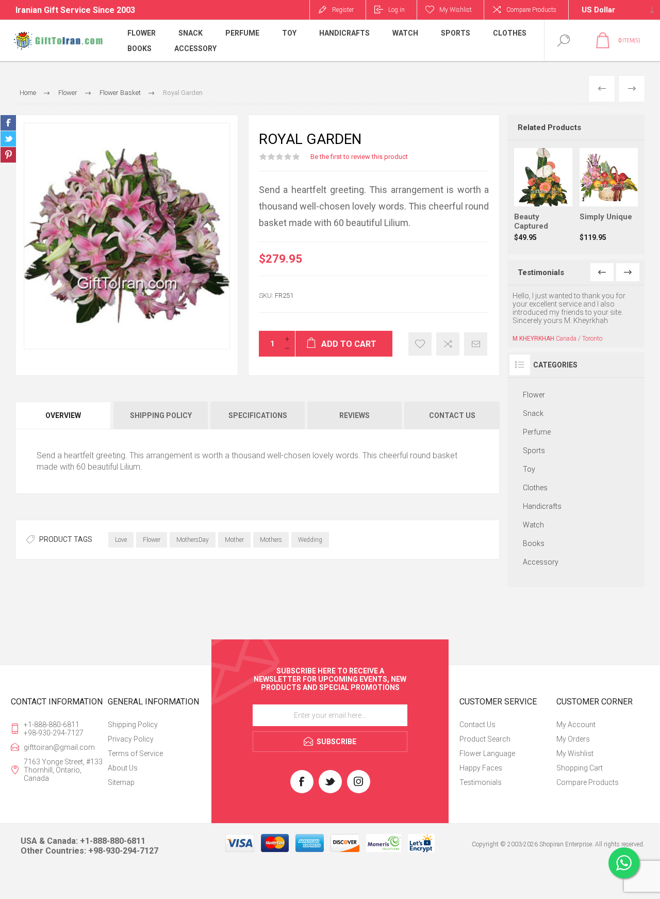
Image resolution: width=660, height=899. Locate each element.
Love (121, 539)
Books (533, 543)
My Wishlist (574, 753)
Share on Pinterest (8, 155)
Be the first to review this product (359, 156)
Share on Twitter (8, 139)
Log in (396, 9)
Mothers (271, 539)
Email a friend (475, 344)
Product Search (484, 739)
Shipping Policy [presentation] (161, 415)
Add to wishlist (420, 344)
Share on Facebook (8, 123)
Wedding (310, 539)
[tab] (63, 415)
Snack (533, 413)
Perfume (537, 432)
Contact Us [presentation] (452, 415)
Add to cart (553, 180)
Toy (529, 469)
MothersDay (192, 539)
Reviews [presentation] (354, 415)
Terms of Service (135, 753)
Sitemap (121, 782)
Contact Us (477, 724)
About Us (123, 768)
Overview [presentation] (63, 415)
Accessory (540, 562)
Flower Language (487, 753)
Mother (234, 539)
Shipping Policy (133, 724)
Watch (533, 525)
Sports (534, 450)
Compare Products (531, 9)
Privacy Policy (131, 739)
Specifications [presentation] (257, 415)
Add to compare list (447, 344)
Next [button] (627, 272)
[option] (576, 317)
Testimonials (480, 782)
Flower (151, 539)
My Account (576, 724)
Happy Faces (480, 768)
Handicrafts (542, 506)
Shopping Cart (579, 768)
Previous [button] (602, 272)
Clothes (535, 488)
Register (343, 9)
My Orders (573, 739)
